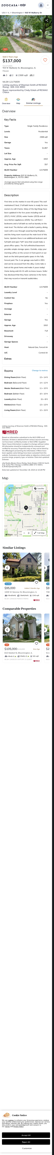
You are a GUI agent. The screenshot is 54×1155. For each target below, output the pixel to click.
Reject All (26, 1142)
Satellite (40, 488)
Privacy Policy (18, 1126)
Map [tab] (18, 103)
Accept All (26, 1135)
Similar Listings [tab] (33, 103)
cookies (11, 1120)
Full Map (40, 533)
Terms (7, 1126)
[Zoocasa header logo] (13, 5)
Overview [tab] (6, 103)
